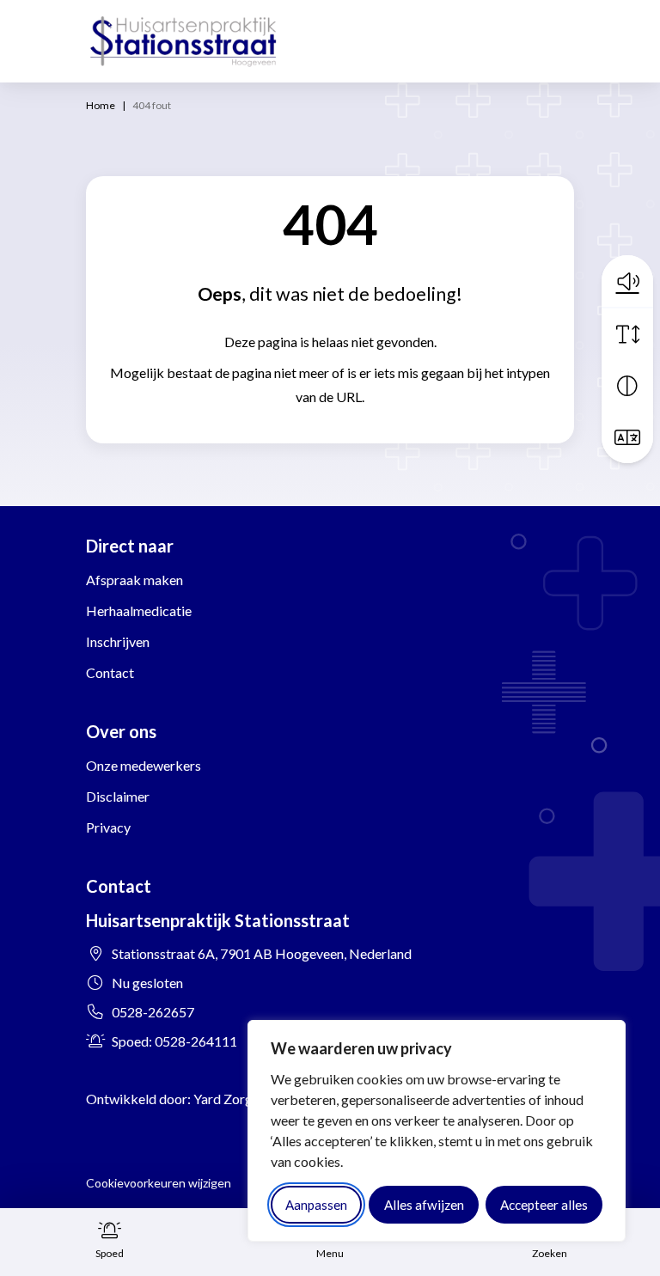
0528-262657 (153, 1012)
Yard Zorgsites (236, 1098)
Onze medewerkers (143, 765)
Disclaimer (118, 796)
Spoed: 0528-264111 (174, 1041)
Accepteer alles (544, 1204)
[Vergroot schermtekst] (627, 334)
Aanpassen (316, 1204)
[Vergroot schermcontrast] (627, 386)
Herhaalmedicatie (139, 610)
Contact (110, 672)
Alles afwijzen (424, 1204)
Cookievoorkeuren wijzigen (158, 1182)
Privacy (108, 827)
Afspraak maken (134, 579)
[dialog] (437, 1131)
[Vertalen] (627, 437)
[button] (627, 281)
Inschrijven (118, 641)
